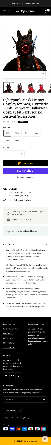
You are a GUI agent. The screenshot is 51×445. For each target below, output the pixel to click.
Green (37, 133)
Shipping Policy (9, 343)
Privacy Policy (8, 333)
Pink (26, 133)
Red (7, 133)
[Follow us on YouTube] (12, 375)
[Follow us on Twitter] (6, 375)
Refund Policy (8, 338)
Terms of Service (9, 347)
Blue (7, 140)
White (17, 133)
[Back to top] (43, 427)
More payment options (25, 177)
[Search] (9, 11)
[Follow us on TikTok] (19, 375)
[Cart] (46, 11)
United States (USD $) (11, 410)
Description (8, 244)
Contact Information (10, 329)
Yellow (17, 140)
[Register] (44, 399)
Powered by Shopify (23, 418)
